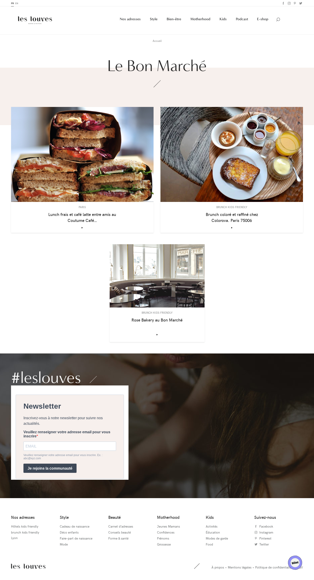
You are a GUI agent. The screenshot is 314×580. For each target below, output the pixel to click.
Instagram (288, 3)
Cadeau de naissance (74, 526)
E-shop (262, 19)
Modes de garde (217, 538)
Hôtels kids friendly (24, 526)
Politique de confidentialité (274, 567)
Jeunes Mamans (168, 526)
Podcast (242, 19)
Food (209, 544)
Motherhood (200, 19)
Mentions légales (239, 567)
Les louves (28, 566)
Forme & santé (118, 538)
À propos (217, 567)
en (16, 3)
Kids (223, 19)
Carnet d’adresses (120, 526)
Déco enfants (69, 532)
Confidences (165, 532)
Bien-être (174, 19)
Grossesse (164, 544)
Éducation (213, 532)
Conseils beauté (119, 532)
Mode (64, 544)
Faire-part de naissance (76, 538)
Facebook (283, 3)
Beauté (114, 517)
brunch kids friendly (25, 532)
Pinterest (294, 3)
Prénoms (163, 538)
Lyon (14, 538)
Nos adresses (130, 19)
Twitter (300, 3)
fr (12, 3)
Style (153, 19)
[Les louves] (35, 20)
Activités (211, 526)
